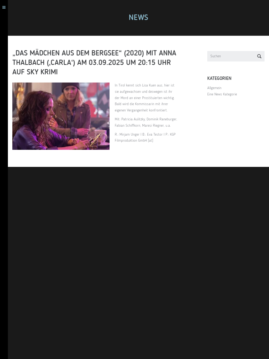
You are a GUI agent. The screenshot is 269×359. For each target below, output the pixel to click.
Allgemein (214, 88)
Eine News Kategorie (222, 94)
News (138, 18)
